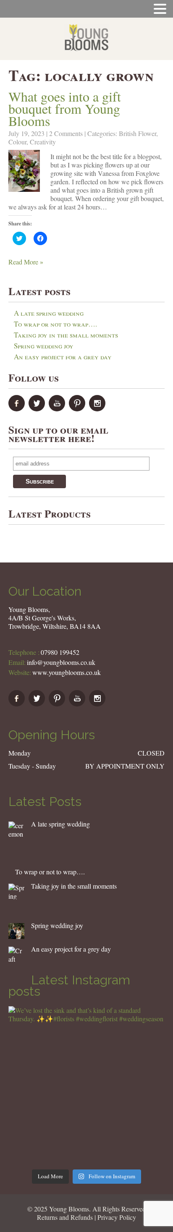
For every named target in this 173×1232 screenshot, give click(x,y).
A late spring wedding (49, 313)
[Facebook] (17, 408)
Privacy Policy (116, 1217)
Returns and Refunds (65, 1217)
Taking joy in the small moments (66, 335)
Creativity (43, 141)
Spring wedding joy (43, 346)
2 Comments (66, 133)
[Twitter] (38, 408)
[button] (24, 171)
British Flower (137, 133)
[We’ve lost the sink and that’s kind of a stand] (86, 1084)
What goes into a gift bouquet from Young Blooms (64, 108)
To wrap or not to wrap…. (55, 324)
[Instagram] (98, 408)
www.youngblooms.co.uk (66, 672)
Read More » (25, 261)
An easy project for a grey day (63, 356)
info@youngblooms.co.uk (61, 662)
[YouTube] (58, 408)
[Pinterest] (78, 408)
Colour (17, 141)
